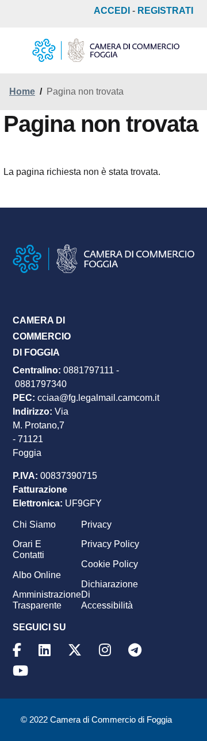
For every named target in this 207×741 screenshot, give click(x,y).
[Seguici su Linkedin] (46, 650)
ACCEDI (112, 10)
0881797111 (88, 370)
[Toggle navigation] (18, 51)
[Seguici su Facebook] (19, 650)
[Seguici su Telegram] (136, 650)
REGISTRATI (165, 10)
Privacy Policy (110, 544)
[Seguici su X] (76, 650)
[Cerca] (186, 50)
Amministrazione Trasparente (47, 600)
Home (22, 91)
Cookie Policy (109, 564)
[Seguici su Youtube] (22, 670)
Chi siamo (34, 524)
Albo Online (37, 575)
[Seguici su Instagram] (106, 650)
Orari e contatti (28, 549)
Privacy (96, 524)
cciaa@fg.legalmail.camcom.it (98, 398)
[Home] (105, 49)
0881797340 (41, 384)
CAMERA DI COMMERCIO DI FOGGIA (42, 336)
